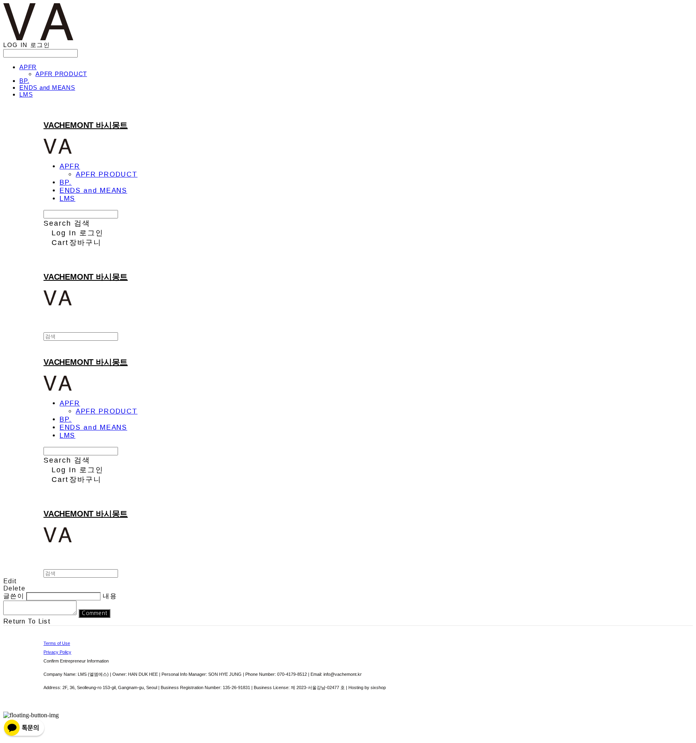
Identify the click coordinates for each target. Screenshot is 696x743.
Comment (94, 613)
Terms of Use (57, 643)
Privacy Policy (57, 652)
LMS (26, 94)
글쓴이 (13, 596)
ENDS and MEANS (47, 87)
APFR (28, 67)
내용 (110, 596)
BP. (24, 80)
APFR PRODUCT (61, 73)
